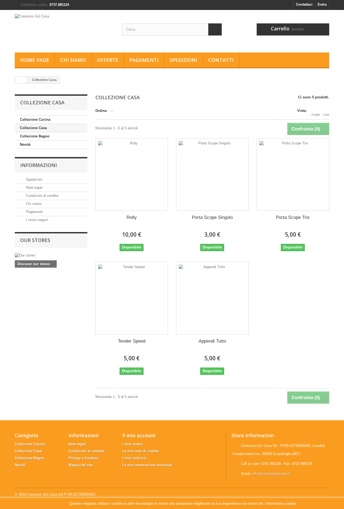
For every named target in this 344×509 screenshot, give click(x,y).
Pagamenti (144, 60)
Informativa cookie (280, 503)
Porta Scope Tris (293, 217)
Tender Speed (131, 341)
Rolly (132, 217)
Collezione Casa (33, 128)
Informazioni (38, 165)
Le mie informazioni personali (147, 465)
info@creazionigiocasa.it (271, 474)
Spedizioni (183, 60)
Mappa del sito (81, 465)
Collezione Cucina (35, 120)
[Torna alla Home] (20, 80)
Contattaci (304, 4)
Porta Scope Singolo (212, 217)
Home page (34, 60)
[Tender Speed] (131, 298)
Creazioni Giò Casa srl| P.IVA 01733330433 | (61, 494)
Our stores (35, 240)
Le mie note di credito (140, 451)
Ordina (101, 111)
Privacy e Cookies (83, 458)
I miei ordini (132, 444)
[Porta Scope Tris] (293, 174)
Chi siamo (73, 60)
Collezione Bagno (34, 136)
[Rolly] (131, 174)
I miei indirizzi (134, 458)
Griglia (315, 114)
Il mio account (139, 435)
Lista (326, 114)
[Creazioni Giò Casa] (64, 30)
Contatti (221, 60)
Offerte (107, 60)
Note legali (33, 188)
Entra (322, 4)
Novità (25, 145)
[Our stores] (51, 255)
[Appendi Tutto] (212, 298)
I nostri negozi (36, 220)
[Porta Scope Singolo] (212, 174)
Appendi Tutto (212, 341)
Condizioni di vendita (41, 196)
